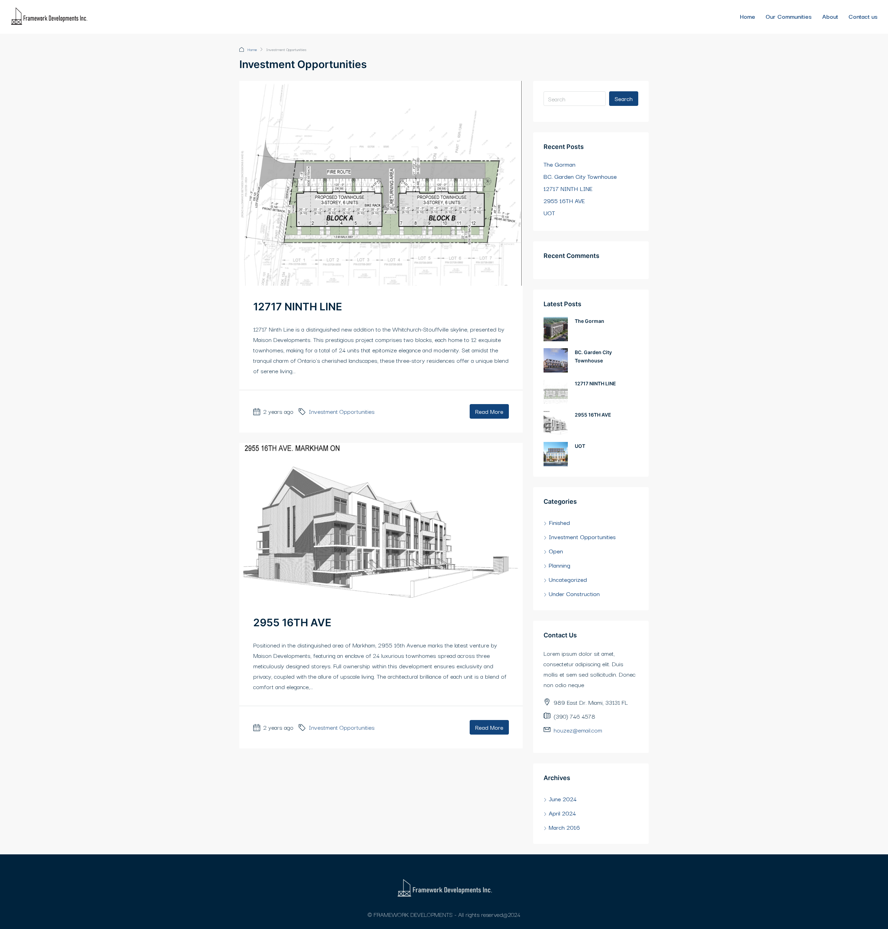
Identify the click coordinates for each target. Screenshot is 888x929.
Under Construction (574, 593)
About (830, 16)
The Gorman (559, 164)
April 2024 (562, 813)
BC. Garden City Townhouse (580, 176)
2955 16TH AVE (292, 622)
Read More (489, 411)
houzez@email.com (578, 730)
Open (556, 550)
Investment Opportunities (342, 411)
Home (747, 16)
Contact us (863, 16)
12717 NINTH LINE (297, 306)
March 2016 (564, 827)
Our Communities (789, 16)
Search (624, 98)
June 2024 (563, 798)
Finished (559, 522)
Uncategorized (568, 579)
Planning (559, 565)
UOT (549, 212)
